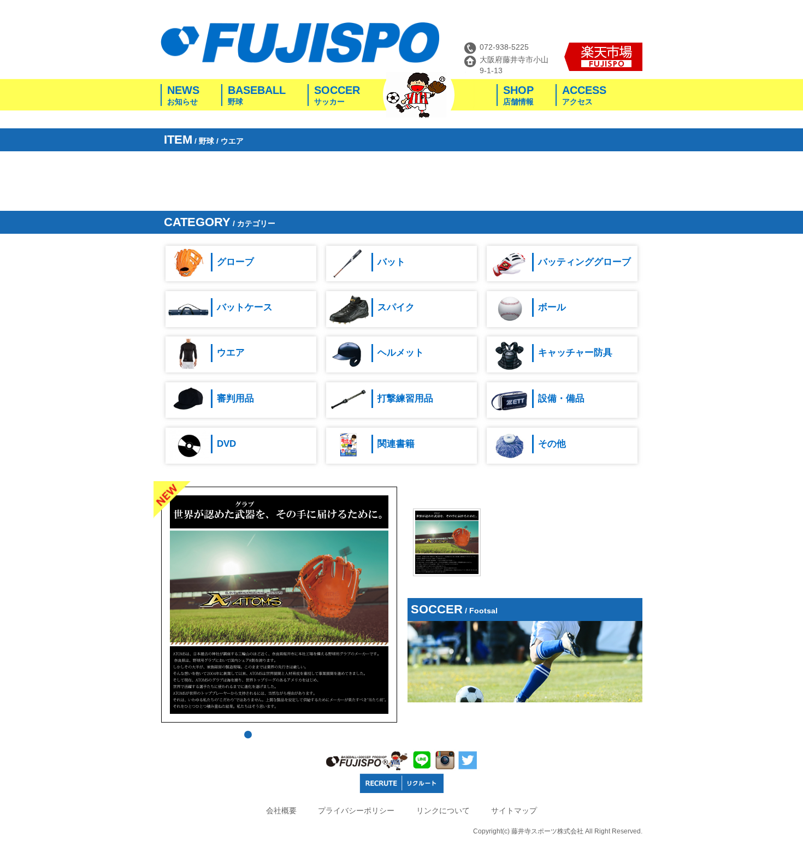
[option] (447, 542)
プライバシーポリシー (356, 810)
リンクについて (443, 810)
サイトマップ (514, 810)
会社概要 (281, 810)
